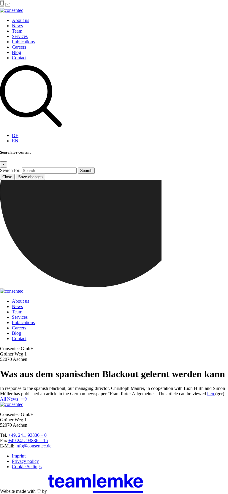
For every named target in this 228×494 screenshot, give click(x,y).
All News (9, 398)
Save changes (30, 177)
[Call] (2, 4)
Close (7, 177)
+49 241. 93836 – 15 (28, 440)
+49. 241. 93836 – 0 (27, 435)
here (211, 393)
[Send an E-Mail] (7, 4)
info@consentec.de (33, 445)
